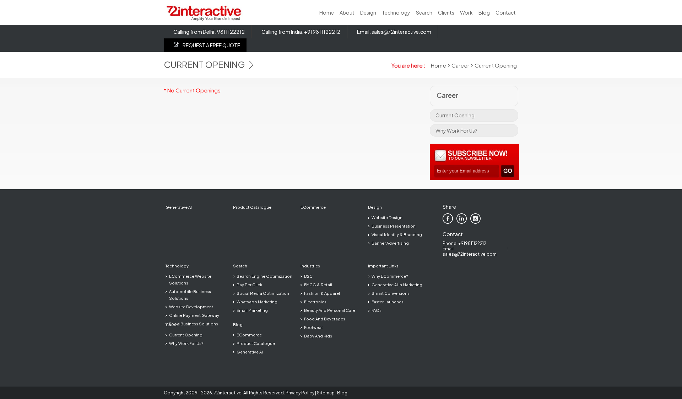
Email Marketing (252, 310)
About (347, 12)
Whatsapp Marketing (257, 301)
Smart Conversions (391, 293)
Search (424, 12)
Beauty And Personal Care (329, 310)
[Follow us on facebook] (448, 218)
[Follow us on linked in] (461, 218)
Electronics (315, 301)
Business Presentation (394, 226)
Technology (396, 12)
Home (326, 12)
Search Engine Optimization (264, 276)
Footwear (313, 327)
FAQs (376, 310)
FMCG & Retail (318, 284)
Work (466, 12)
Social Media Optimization (263, 293)
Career (460, 65)
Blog (484, 12)
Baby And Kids (318, 336)
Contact (506, 12)
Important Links (383, 266)
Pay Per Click (249, 284)
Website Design (387, 217)
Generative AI (179, 207)
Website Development (191, 306)
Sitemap (326, 392)
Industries (310, 266)
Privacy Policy (300, 392)
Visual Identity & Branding (397, 234)
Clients (446, 12)
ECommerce (313, 207)
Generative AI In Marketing (397, 284)
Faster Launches (388, 301)
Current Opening (455, 115)
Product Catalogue (252, 207)
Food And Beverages (324, 318)
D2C (308, 276)
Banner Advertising (390, 243)
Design (368, 12)
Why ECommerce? (390, 276)
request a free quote (211, 45)
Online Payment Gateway (194, 315)
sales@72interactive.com (401, 31)
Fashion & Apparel (322, 293)
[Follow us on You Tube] (489, 218)
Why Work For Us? (456, 130)
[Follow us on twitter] (475, 218)
